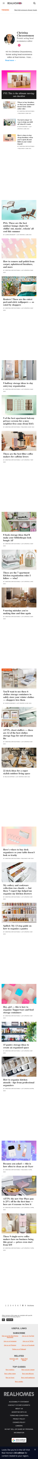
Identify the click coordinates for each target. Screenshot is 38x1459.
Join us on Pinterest (10, 1345)
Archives (30, 1305)
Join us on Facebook (28, 1345)
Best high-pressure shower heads (25, 10)
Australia (9, 1320)
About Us (19, 1408)
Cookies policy (19, 1422)
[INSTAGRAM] (19, 45)
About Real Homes (24, 1359)
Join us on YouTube (28, 1336)
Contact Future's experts (19, 1405)
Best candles (19, 1381)
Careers (19, 1426)
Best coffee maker (10, 1373)
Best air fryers (10, 1377)
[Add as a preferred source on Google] (19, 1440)
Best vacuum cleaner (28, 1369)
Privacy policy (19, 1419)
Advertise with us (14, 1359)
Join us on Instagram (10, 1341)
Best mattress (10, 1369)
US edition (19, 1452)
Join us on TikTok (28, 1341)
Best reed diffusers (28, 1373)
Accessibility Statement (19, 1402)
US (3, 1320)
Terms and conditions (19, 1415)
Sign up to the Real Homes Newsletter (10, 1336)
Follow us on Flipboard (19, 1349)
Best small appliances (28, 1377)
